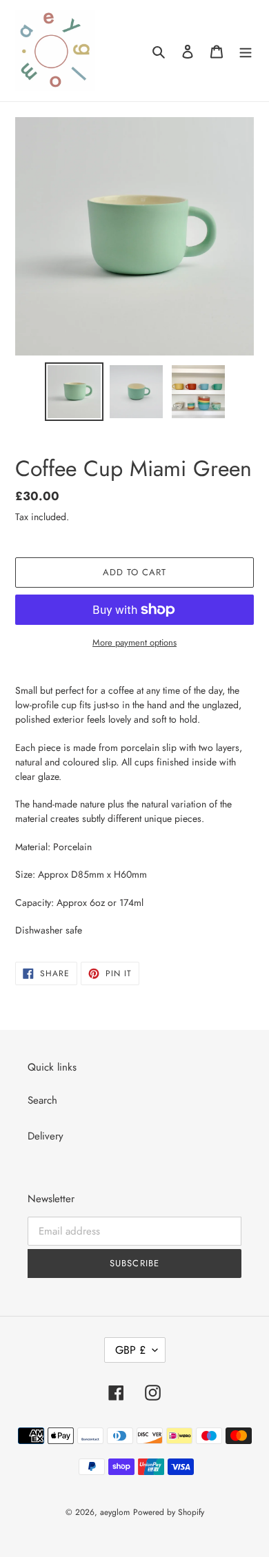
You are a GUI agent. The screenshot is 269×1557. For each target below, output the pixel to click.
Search (42, 1100)
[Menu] (245, 50)
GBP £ (130, 1350)
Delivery (45, 1136)
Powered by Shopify (168, 1512)
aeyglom (115, 1512)
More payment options (134, 642)
